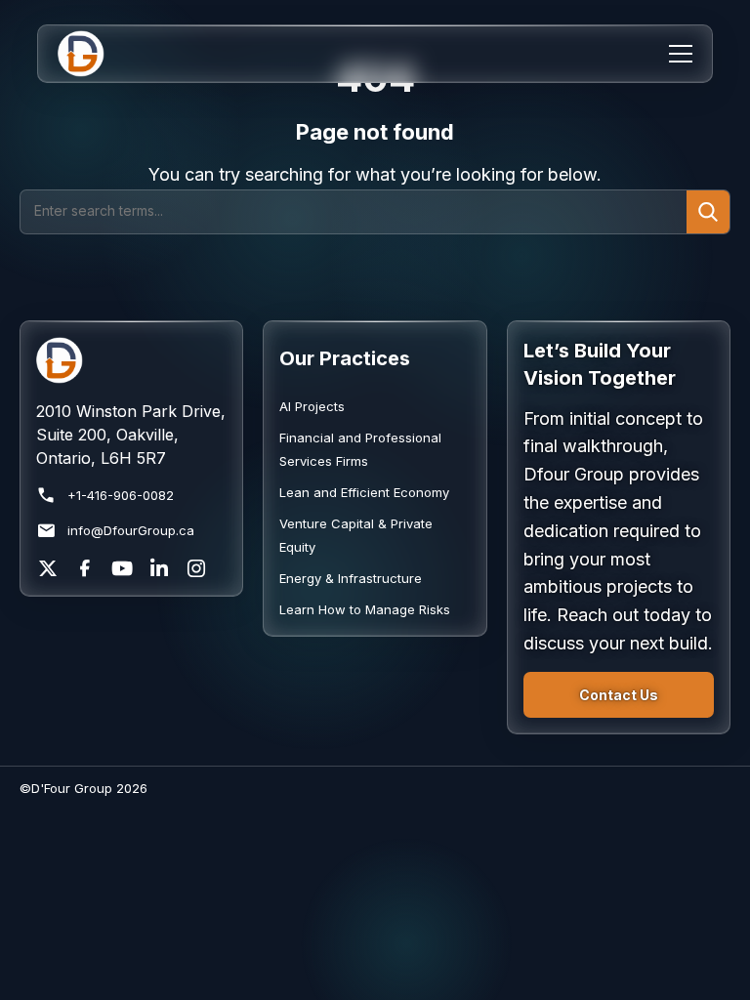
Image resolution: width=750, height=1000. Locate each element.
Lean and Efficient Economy (364, 492)
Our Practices (344, 358)
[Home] (93, 53)
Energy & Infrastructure (350, 578)
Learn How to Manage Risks (364, 609)
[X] (48, 568)
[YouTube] (122, 568)
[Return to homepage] (131, 360)
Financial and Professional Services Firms (360, 449)
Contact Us (618, 695)
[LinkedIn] (159, 568)
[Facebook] (85, 568)
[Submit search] (708, 211)
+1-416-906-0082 (120, 495)
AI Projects (312, 406)
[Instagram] (196, 568)
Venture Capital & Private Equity (356, 535)
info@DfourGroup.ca (130, 530)
